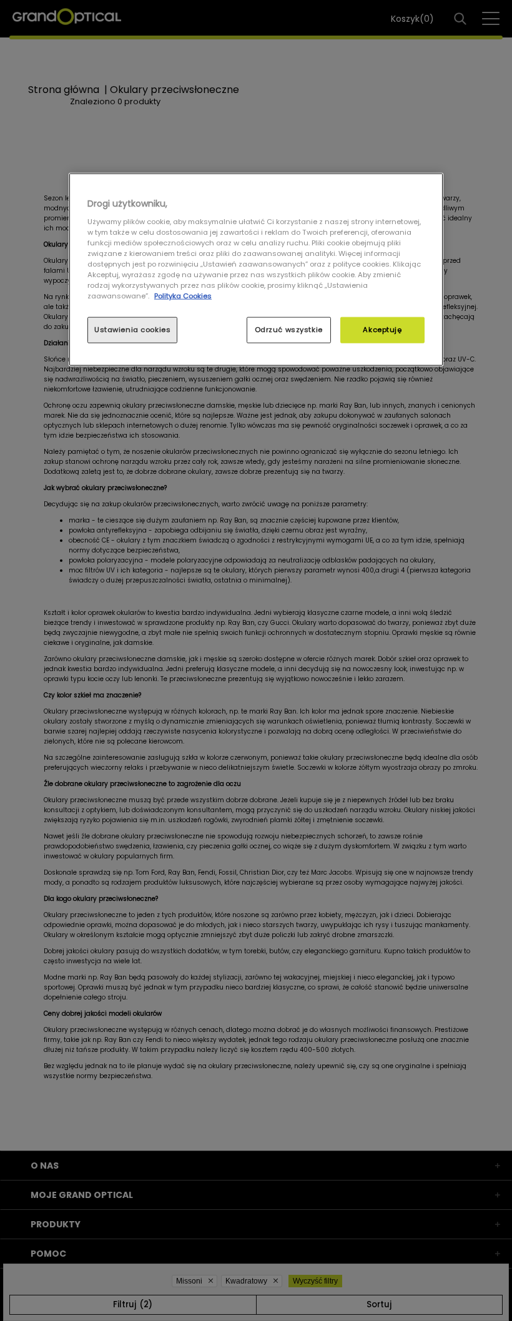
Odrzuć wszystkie (289, 330)
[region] (256, 269)
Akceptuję (382, 330)
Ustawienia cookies (132, 330)
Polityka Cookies (183, 296)
